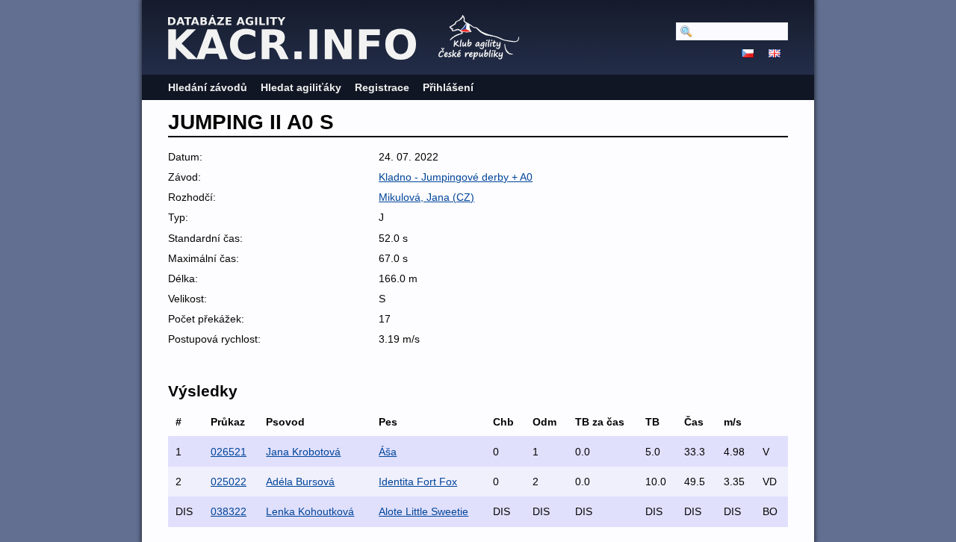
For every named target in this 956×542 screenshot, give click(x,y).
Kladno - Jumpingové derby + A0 (456, 177)
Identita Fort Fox (418, 482)
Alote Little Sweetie (423, 511)
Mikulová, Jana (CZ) (426, 197)
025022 (228, 482)
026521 (228, 452)
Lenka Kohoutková (310, 511)
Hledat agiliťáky (301, 87)
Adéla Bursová (300, 482)
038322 (228, 511)
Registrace (382, 87)
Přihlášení (448, 87)
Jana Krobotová (303, 452)
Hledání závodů (207, 87)
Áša (388, 452)
